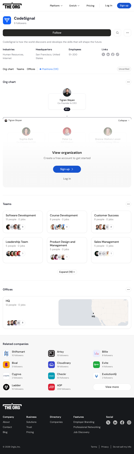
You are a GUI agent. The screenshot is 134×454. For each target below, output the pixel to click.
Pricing (30, 432)
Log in (108, 5)
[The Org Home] (12, 5)
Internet (7, 58)
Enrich (73, 5)
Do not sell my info (122, 446)
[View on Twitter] (103, 54)
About (6, 422)
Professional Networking (86, 427)
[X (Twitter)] (108, 422)
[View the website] (117, 54)
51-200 (73, 54)
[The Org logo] (12, 406)
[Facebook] (122, 422)
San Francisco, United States (48, 56)
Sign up (124, 5)
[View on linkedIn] (108, 54)
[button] (67, 102)
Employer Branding (83, 422)
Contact (7, 427)
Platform (55, 5)
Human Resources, (13, 54)
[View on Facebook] (112, 54)
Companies (56, 422)
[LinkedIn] (115, 422)
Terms (94, 446)
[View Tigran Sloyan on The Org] (67, 92)
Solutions (31, 422)
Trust (29, 427)
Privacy (105, 446)
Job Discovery (81, 432)
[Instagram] (129, 422)
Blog (5, 432)
